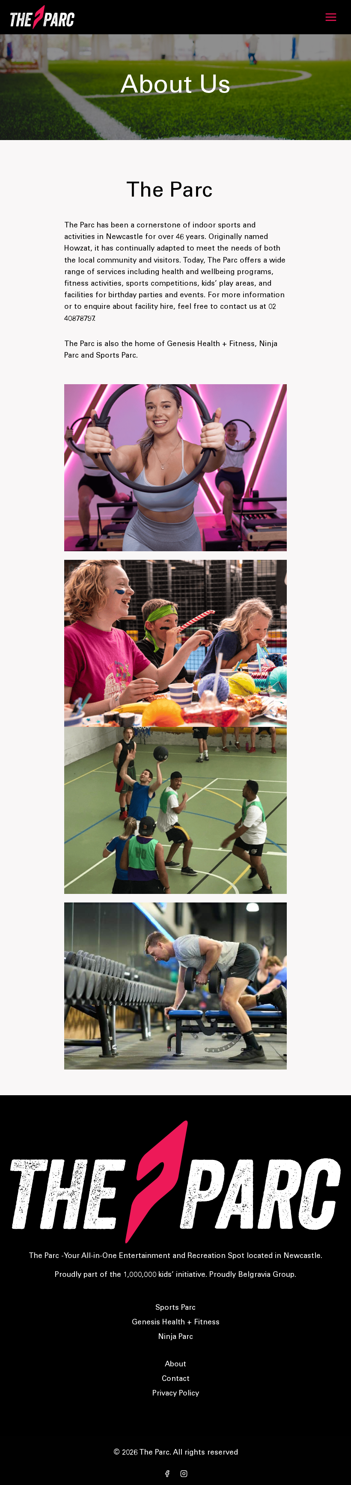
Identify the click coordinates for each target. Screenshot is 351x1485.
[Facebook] (167, 1473)
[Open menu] (331, 17)
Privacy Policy (175, 1394)
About (175, 1364)
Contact (176, 1379)
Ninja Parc (175, 1337)
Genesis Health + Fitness (176, 1323)
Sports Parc (175, 1308)
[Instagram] (184, 1473)
